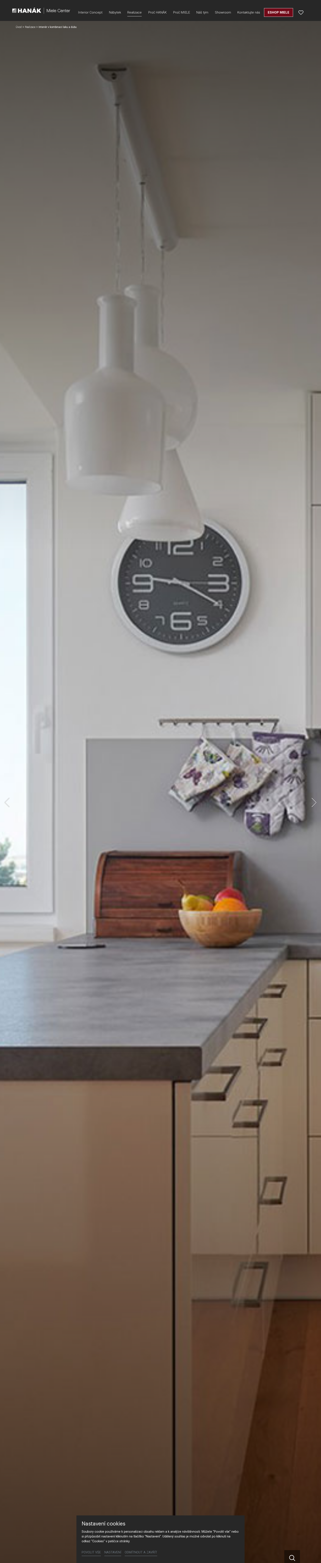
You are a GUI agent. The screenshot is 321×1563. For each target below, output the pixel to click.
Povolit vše (91, 1552)
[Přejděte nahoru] (311, 1553)
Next (314, 802)
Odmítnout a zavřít (141, 1552)
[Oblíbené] (301, 12)
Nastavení (112, 1552)
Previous (7, 802)
